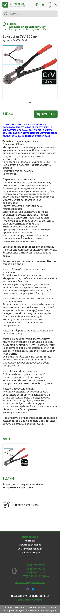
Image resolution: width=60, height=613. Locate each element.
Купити (48, 114)
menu (55, 4)
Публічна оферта (30, 552)
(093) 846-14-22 (35, 572)
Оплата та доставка (30, 544)
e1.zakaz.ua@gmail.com (30, 582)
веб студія (50, 610)
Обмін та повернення (30, 548)
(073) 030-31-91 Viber (35, 576)
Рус (49, 6)
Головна (11, 23)
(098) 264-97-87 (35, 568)
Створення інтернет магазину (20, 610)
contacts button (37, 4)
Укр (49, 2)
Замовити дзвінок (30, 599)
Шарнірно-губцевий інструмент (27, 27)
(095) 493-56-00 (35, 564)
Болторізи (14, 29)
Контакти (30, 540)
